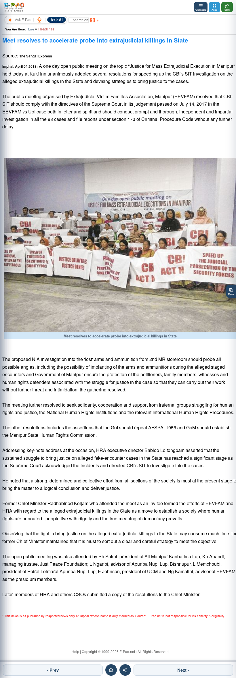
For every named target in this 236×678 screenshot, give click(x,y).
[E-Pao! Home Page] (14, 7)
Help (75, 651)
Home (30, 29)
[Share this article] (125, 670)
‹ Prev (53, 670)
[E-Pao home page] (111, 670)
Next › (183, 670)
